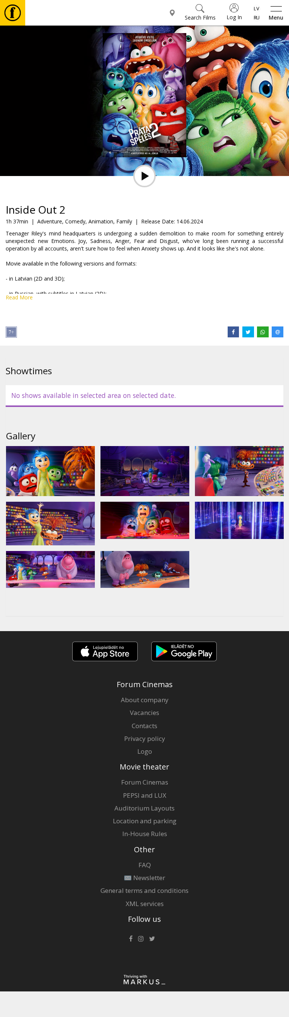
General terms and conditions (144, 890)
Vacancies (144, 712)
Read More (19, 297)
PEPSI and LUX (144, 795)
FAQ (144, 865)
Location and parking (144, 821)
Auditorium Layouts (144, 808)
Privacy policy (144, 738)
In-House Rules (144, 833)
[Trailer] (144, 176)
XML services (145, 903)
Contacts (144, 725)
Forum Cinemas (144, 782)
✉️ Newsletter (144, 877)
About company (145, 699)
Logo (144, 751)
